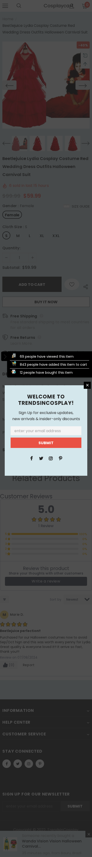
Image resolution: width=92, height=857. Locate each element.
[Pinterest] (60, 458)
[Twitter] (41, 458)
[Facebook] (31, 458)
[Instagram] (50, 458)
